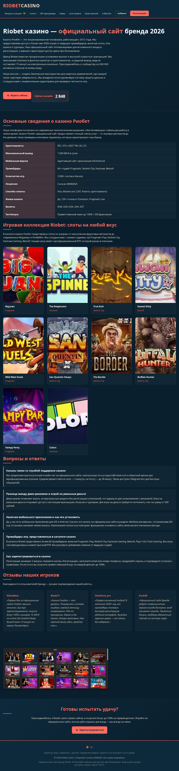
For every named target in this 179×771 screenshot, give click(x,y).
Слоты (33, 13)
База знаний (91, 13)
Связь (62, 13)
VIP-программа (48, 13)
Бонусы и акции (15, 13)
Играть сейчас (19, 95)
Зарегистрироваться (91, 729)
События (106, 13)
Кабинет (122, 13)
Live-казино (75, 13)
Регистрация (139, 13)
